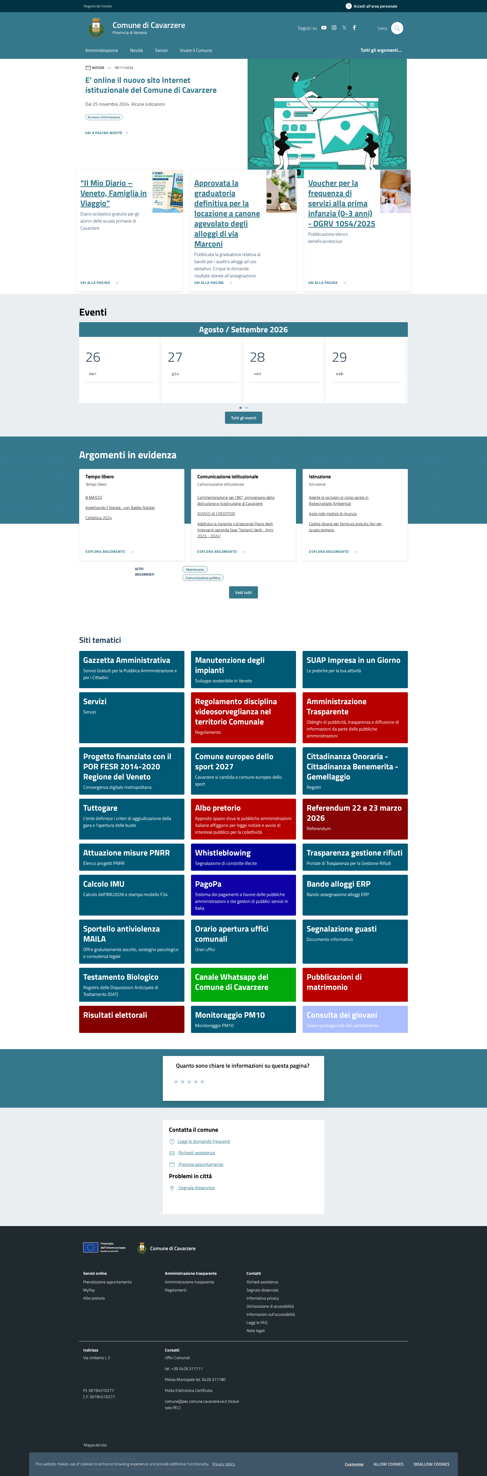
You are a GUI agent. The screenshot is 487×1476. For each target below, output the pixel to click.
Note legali (256, 1330)
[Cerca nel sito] (397, 28)
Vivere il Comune (196, 50)
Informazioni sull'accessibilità (271, 1314)
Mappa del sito (95, 1445)
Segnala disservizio (262, 1290)
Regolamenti (175, 1290)
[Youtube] (322, 28)
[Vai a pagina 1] (240, 408)
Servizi (161, 50)
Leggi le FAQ (257, 1322)
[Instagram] (332, 28)
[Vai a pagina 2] (247, 408)
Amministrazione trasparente (189, 1282)
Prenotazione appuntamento (107, 1282)
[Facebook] (352, 28)
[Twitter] (342, 28)
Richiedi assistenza (262, 1282)
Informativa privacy (263, 1298)
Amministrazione (101, 50)
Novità (136, 50)
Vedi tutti (243, 592)
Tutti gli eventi (243, 418)
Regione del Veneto (98, 6)
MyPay (89, 1290)
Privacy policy (223, 1464)
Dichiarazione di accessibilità (270, 1306)
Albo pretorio (94, 1298)
